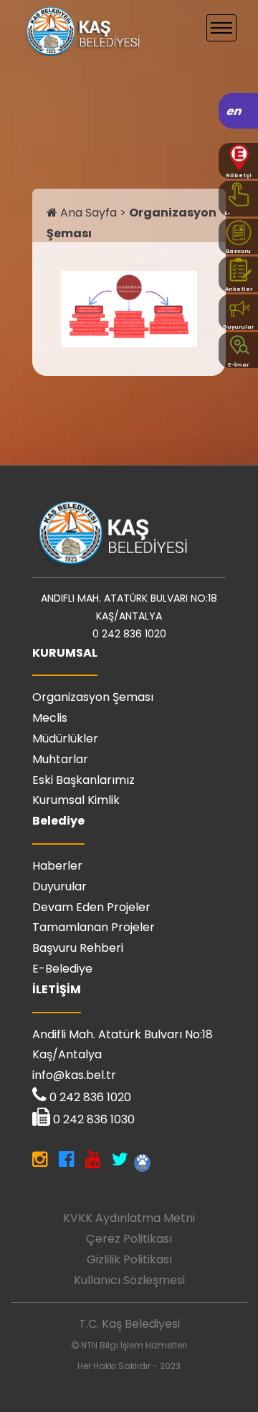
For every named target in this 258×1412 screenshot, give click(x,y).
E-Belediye (62, 968)
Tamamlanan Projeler (93, 927)
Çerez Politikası (129, 1238)
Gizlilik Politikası (129, 1259)
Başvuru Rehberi (77, 948)
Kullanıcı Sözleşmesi (129, 1280)
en (234, 111)
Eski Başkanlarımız (83, 780)
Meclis (49, 718)
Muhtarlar (60, 759)
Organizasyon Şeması (92, 697)
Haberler (57, 865)
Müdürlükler (65, 738)
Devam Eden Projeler (91, 907)
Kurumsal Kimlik (76, 800)
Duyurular (59, 886)
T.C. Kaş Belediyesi (129, 1324)
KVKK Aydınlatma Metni (129, 1218)
